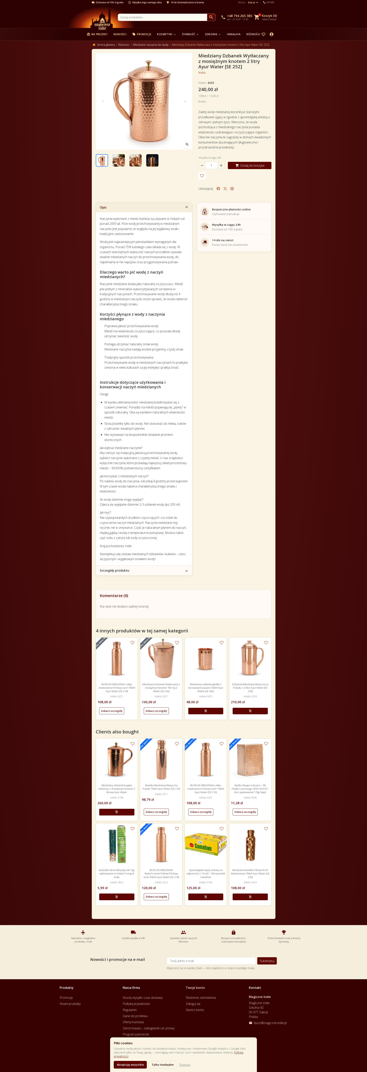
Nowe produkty (70, 1004)
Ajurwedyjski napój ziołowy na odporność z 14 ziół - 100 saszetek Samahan (205, 873)
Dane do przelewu (135, 1016)
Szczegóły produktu (114, 570)
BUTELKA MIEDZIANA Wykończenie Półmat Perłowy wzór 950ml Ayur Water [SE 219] (161, 873)
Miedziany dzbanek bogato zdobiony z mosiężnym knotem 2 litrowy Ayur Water (116, 789)
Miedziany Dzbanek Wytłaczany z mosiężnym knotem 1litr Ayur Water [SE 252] (161, 688)
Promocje (141, 34)
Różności (255, 34)
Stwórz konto (195, 1010)
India (201, 72)
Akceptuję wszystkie (130, 1064)
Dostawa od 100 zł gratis (109, 2)
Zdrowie (213, 34)
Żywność (190, 34)
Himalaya (234, 34)
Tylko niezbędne (163, 1064)
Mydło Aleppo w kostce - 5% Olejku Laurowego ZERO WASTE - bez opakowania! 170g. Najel (250, 789)
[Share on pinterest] (232, 189)
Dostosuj (184, 1064)
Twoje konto (195, 988)
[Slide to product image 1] (102, 160)
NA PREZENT (97, 34)
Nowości (120, 34)
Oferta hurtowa (133, 1022)
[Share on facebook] (218, 189)
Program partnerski (136, 1034)
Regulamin (130, 1010)
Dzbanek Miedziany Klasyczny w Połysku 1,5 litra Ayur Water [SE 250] (250, 688)
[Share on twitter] (225, 189)
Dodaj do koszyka (249, 165)
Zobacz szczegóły (112, 711)
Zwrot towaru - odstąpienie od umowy (149, 1028)
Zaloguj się (193, 1004)
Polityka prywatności (136, 1004)
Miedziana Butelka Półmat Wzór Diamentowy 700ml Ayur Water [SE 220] (250, 873)
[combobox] (162, 17)
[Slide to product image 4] (152, 160)
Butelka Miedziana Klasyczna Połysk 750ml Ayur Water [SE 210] (161, 787)
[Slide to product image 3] (135, 160)
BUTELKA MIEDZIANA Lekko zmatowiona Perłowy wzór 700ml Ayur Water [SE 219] (116, 688)
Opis (103, 207)
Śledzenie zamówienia (201, 997)
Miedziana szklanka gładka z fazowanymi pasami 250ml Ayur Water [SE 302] (205, 688)
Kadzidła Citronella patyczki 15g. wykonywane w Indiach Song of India (117, 873)
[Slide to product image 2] (119, 160)
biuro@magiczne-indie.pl (270, 1023)
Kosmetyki (166, 34)
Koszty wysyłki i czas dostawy (142, 997)
